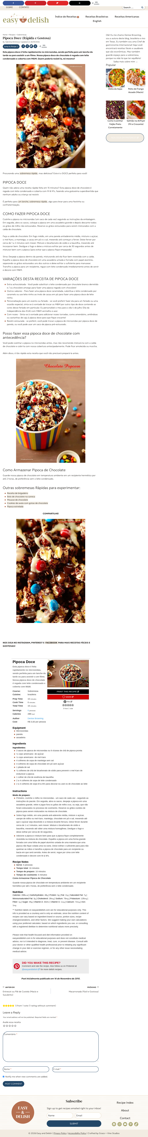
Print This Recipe (67, 691)
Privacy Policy (60, 1133)
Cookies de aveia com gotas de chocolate (27, 503)
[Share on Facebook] (23, 46)
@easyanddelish (29, 969)
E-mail (57, 1069)
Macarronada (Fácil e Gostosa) (84, 989)
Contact (125, 1118)
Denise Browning (35, 718)
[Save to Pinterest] (27, 46)
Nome (7, 1069)
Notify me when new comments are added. (26, 1076)
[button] (63, 705)
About (125, 1110)
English (97, 21)
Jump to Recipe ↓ (11, 46)
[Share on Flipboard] (31, 46)
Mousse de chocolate (17, 499)
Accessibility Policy (77, 1133)
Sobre (9, 7)
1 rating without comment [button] (42, 1005)
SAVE (68, 697)
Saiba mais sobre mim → (125, 61)
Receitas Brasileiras (96, 16)
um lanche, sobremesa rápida (32, 201)
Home (5, 35)
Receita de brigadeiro (17, 493)
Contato (24, 7)
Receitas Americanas (127, 16)
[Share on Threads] (35, 46)
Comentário (10, 1034)
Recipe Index (125, 1102)
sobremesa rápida (28, 173)
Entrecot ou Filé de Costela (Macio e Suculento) (20, 991)
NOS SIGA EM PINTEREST (123, 137)
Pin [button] (68, 702)
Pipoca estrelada (15, 506)
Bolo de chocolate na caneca (21, 496)
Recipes (12, 35)
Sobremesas (21, 35)
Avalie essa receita (12, 1022)
